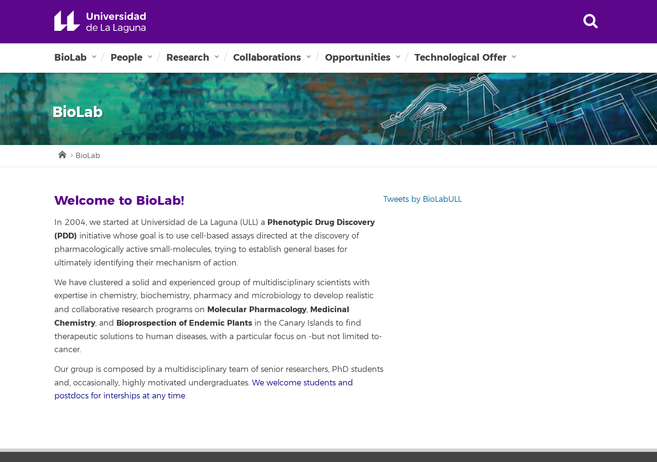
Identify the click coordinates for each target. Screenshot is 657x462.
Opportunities (358, 58)
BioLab (70, 58)
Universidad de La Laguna (100, 22)
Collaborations (267, 58)
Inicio (61, 153)
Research (187, 58)
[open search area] (591, 21)
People (126, 58)
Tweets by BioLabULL (422, 199)
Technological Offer (460, 58)
